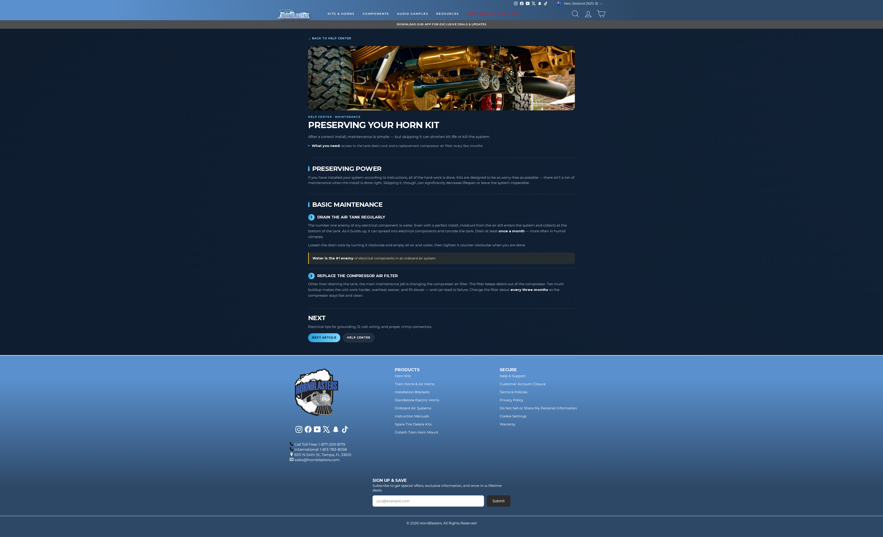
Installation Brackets (412, 392)
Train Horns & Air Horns (414, 384)
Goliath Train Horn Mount (416, 432)
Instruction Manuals (412, 416)
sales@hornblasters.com (317, 460)
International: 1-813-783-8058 (320, 449)
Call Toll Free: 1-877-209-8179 (319, 444)
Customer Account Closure (523, 384)
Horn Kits (403, 376)
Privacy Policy (511, 400)
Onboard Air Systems (413, 408)
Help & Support (513, 376)
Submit (499, 501)
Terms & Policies (513, 392)
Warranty (507, 424)
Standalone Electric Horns (417, 400)
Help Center (358, 337)
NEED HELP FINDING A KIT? (493, 13)
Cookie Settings (513, 416)
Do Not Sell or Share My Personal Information (538, 408)
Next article (324, 337)
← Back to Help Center (329, 38)
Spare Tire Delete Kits (413, 424)
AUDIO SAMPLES (412, 13)
